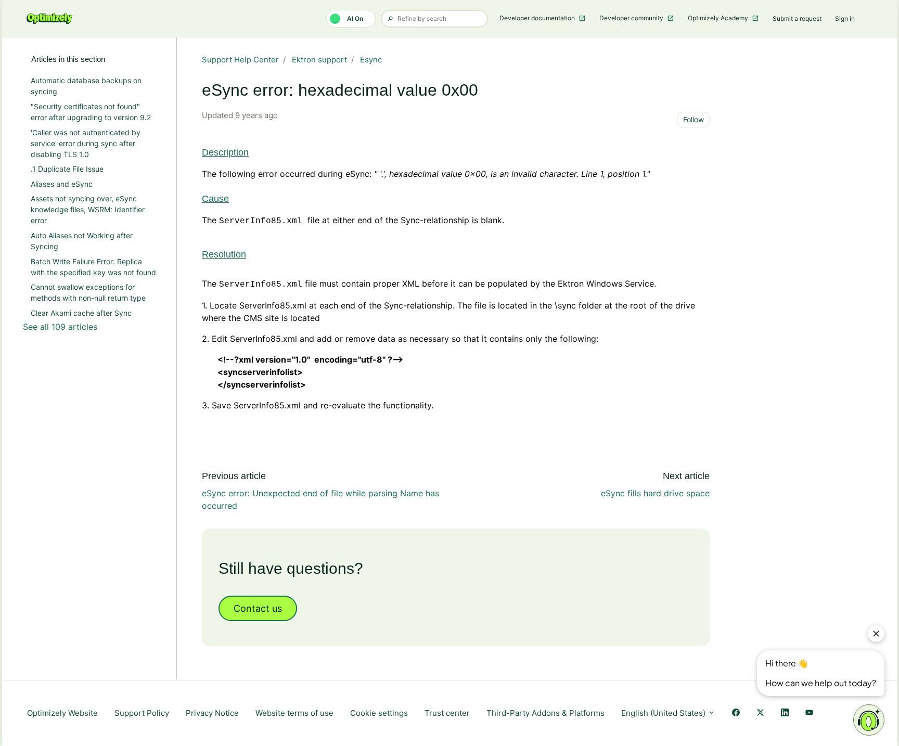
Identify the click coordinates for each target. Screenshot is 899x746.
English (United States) (664, 713)
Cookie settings (379, 713)
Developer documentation (537, 18)
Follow (693, 119)
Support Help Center (240, 60)
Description (225, 152)
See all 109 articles (60, 326)
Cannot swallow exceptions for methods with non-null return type (88, 292)
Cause (215, 199)
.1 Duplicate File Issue (67, 168)
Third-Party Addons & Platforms (545, 713)
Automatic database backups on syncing (86, 86)
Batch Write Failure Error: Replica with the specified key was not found (93, 267)
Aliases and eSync (62, 183)
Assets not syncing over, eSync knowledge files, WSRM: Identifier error (88, 209)
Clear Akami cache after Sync (81, 312)
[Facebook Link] (736, 713)
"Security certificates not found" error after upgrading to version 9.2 (91, 112)
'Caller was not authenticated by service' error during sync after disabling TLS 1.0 (85, 143)
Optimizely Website (62, 713)
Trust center (447, 713)
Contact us (258, 608)
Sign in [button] (845, 18)
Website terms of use (294, 713)
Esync (371, 60)
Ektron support (319, 60)
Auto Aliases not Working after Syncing (82, 241)
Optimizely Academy (719, 18)
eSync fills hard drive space (655, 493)
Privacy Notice (212, 713)
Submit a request (797, 18)
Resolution (224, 254)
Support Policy (141, 713)
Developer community (632, 18)
